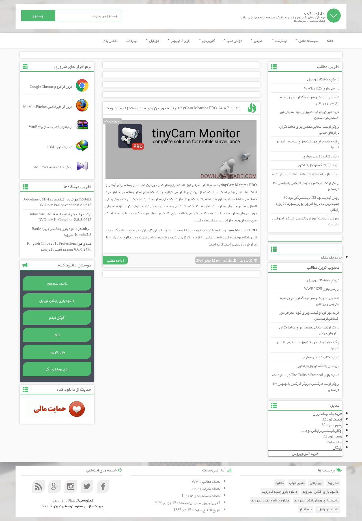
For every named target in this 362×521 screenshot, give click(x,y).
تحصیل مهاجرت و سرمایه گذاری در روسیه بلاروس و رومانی (309, 100)
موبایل (153, 40)
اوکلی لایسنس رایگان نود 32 (321, 430)
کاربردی (208, 40)
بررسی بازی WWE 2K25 (321, 88)
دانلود (279, 482)
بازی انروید (57, 352)
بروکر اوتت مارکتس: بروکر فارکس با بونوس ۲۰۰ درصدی (306, 186)
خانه (330, 40)
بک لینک (47, 506)
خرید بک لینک (331, 257)
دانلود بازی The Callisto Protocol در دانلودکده (305, 174)
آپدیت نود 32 (332, 419)
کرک (57, 335)
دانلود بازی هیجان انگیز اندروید (316, 500)
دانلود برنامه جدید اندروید (270, 500)
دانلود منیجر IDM (59, 147)
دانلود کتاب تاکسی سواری (321, 156)
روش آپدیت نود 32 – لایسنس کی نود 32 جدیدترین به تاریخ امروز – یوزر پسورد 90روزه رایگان (307, 203)
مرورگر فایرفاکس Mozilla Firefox (47, 106)
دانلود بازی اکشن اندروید (320, 491)
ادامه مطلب (115, 260)
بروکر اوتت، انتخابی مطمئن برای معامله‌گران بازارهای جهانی (309, 129)
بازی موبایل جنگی (57, 369)
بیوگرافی (316, 482)
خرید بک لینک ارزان (327, 413)
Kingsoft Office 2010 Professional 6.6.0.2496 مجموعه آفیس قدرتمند (59, 246)
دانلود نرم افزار (328, 509)
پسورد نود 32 (332, 425)
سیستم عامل (308, 40)
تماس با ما (109, 40)
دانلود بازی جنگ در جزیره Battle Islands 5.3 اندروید (61, 231)
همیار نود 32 (332, 436)
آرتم (88, 214)
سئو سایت (334, 442)
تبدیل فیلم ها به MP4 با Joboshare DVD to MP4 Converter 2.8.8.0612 (57, 202)
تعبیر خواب (297, 482)
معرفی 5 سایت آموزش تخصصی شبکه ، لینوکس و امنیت (305, 221)
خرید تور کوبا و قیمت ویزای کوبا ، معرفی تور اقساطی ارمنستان (309, 114)
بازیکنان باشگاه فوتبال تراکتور (318, 165)
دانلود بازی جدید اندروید (279, 491)
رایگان (337, 447)
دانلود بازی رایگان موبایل (56, 300)
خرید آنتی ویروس (305, 453)
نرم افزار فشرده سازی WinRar (50, 127)
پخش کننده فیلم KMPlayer (52, 167)
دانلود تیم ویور (57, 283)
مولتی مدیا (234, 40)
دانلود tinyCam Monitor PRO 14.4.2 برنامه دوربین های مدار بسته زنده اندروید (173, 108)
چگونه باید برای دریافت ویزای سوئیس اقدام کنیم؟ (308, 144)
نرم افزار (305, 509)
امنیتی (258, 40)
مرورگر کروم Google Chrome (51, 86)
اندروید (333, 482)
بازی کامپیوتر (180, 40)
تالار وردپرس (60, 500)
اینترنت (280, 40)
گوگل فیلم (56, 317)
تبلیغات (131, 40)
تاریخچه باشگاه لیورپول (323, 79)
